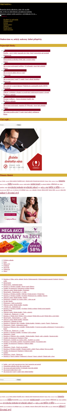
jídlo (10, 183)
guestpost (53, 181)
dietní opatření (13, 181)
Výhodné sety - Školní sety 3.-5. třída (13, 314)
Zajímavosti (8, 30)
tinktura (27, 190)
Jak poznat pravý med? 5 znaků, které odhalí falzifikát (21, 79)
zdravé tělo (63, 190)
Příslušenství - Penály (9, 334)
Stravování (7, 25)
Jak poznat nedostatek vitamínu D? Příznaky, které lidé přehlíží (24, 105)
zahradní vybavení (36, 190)
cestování (7, 181)
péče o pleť (44, 187)
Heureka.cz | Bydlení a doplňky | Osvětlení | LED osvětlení (19, 332)
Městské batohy (7, 310)
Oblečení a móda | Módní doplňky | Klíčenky (15, 319)
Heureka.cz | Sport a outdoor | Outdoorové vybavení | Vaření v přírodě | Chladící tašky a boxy (29, 356)
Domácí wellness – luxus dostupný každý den (18, 99)
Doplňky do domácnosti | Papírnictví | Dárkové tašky (17, 351)
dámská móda (29, 181)
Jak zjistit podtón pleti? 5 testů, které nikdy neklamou (21, 112)
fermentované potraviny (39, 181)
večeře (30, 190)
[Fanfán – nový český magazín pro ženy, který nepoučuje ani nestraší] (26, 51)
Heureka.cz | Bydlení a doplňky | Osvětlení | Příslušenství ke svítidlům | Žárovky (25, 296)
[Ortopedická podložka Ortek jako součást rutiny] (20, 57)
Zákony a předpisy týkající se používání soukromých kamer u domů (26, 92)
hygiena (56, 181)
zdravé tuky (58, 190)
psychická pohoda (15, 187)
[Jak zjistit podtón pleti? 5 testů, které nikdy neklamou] (22, 110)
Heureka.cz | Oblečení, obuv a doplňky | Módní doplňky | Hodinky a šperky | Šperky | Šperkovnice (30, 323)
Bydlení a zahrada (10, 20)
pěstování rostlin (3, 190)
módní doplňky (27, 184)
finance (46, 181)
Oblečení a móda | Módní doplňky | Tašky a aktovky (17, 312)
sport (8, 190)
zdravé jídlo (52, 190)
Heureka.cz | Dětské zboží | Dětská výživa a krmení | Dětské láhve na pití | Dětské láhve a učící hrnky (31, 316)
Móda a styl (8, 21)
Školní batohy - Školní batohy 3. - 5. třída (14, 292)
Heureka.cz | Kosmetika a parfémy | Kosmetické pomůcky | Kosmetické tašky (24, 341)
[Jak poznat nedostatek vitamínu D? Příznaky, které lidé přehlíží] (25, 103)
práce (6, 187)
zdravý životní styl (9, 192)
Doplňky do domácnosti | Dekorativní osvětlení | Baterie (18, 288)
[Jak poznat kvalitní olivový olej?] (15, 70)
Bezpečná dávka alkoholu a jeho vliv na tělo (14, 9)
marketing (21, 184)
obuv (58, 184)
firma (50, 181)
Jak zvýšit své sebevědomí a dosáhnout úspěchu (16, 12)
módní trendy (36, 184)
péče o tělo (54, 187)
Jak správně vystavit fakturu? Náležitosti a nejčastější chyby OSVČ (25, 86)
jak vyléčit (5, 184)
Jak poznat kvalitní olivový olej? (14, 73)
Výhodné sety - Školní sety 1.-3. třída (13, 330)
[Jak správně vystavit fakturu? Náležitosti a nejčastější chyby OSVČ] (26, 83)
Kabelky (5, 352)
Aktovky (5, 345)
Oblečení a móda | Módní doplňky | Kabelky (15, 305)
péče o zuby (62, 187)
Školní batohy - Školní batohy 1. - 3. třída (14, 318)
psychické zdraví (31, 187)
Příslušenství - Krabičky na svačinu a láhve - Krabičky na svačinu (21, 340)
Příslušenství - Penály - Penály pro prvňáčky (15, 347)
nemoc (48, 184)
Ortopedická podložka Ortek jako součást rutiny (19, 59)
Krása (5, 23)
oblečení (54, 184)
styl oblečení (16, 190)
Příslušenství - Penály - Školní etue (13, 354)
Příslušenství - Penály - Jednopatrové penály (15, 325)
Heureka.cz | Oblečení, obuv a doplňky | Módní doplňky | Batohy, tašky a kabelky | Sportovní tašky (30, 336)
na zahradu (43, 184)
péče (39, 187)
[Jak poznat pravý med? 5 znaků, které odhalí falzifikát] (22, 77)
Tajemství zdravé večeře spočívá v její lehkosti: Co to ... (18, 14)
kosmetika (16, 184)
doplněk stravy (21, 181)
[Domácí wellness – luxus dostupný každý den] (19, 97)
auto (1, 181)
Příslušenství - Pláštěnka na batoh (12, 321)
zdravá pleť (45, 190)
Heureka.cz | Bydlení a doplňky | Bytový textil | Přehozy (18, 286)
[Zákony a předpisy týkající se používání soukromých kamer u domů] (26, 90)
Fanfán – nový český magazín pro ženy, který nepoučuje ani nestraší (26, 53)
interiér (1, 184)
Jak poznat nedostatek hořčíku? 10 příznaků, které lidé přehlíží (24, 66)
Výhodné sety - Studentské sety (12, 307)
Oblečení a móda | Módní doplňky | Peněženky (16, 290)
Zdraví (6, 26)
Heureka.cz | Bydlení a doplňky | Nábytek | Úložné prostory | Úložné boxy (23, 294)
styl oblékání (22, 190)
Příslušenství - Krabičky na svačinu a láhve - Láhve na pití (19, 299)
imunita (62, 180)
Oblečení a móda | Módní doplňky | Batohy (15, 297)
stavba (11, 190)
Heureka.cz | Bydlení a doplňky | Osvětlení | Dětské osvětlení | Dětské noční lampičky (27, 308)
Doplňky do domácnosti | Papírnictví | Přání (15, 338)
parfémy (2, 187)
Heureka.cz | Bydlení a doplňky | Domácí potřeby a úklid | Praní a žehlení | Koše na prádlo (28, 349)
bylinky (3, 181)
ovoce (61, 184)
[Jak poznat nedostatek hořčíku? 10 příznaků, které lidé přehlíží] (25, 64)
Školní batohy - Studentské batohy (12, 284)
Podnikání (7, 28)
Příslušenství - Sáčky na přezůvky (12, 303)
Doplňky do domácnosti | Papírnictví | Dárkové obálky (18, 343)
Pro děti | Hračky (8, 301)
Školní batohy (7, 283)
